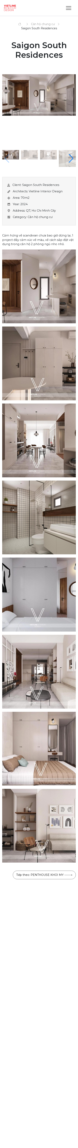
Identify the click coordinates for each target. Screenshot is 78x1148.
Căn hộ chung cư (43, 24)
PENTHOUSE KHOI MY (40, 875)
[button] (71, 158)
